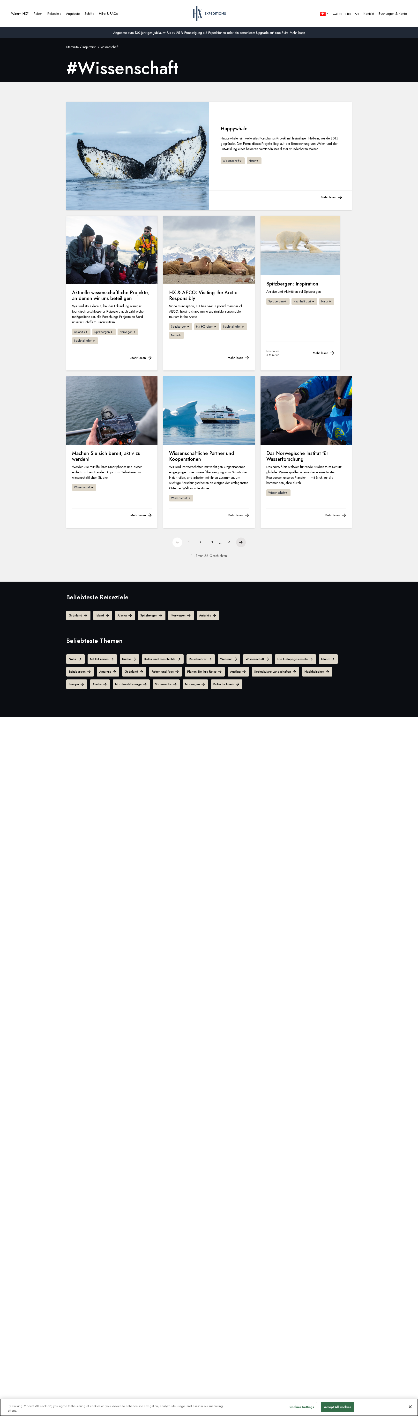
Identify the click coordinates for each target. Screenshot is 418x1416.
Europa (74, 684)
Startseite (72, 47)
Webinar (226, 659)
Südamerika (163, 684)
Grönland (75, 615)
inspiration (89, 47)
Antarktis (205, 615)
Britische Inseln (223, 684)
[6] (241, 542)
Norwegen (178, 615)
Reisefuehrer (198, 659)
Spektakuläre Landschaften (272, 671)
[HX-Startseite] (209, 13)
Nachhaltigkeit (314, 671)
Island (100, 615)
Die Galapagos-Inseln (292, 659)
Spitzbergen (148, 615)
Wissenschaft (255, 659)
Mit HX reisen (99, 659)
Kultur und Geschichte (159, 659)
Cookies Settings (302, 1407)
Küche (126, 659)
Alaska (122, 615)
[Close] (410, 1406)
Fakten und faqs (163, 671)
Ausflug (235, 671)
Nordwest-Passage (128, 684)
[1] (177, 542)
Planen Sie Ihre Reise (201, 671)
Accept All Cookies (337, 1407)
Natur (72, 659)
